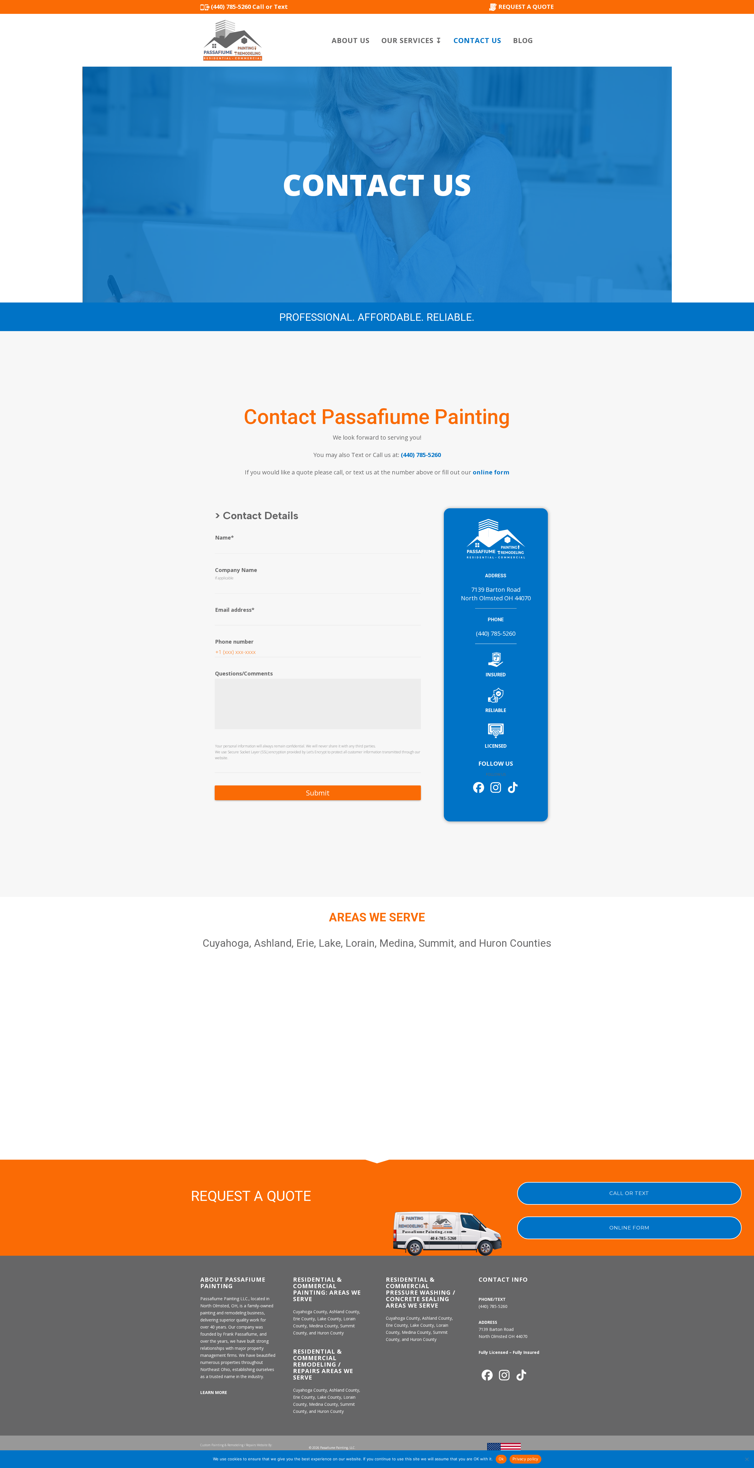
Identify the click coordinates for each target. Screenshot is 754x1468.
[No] (747, 1459)
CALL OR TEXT (629, 1193)
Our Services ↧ (411, 40)
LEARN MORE (213, 1392)
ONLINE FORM (629, 1228)
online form (491, 472)
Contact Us (477, 40)
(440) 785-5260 (421, 455)
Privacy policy (525, 1459)
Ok (501, 1459)
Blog (523, 40)
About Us (351, 40)
